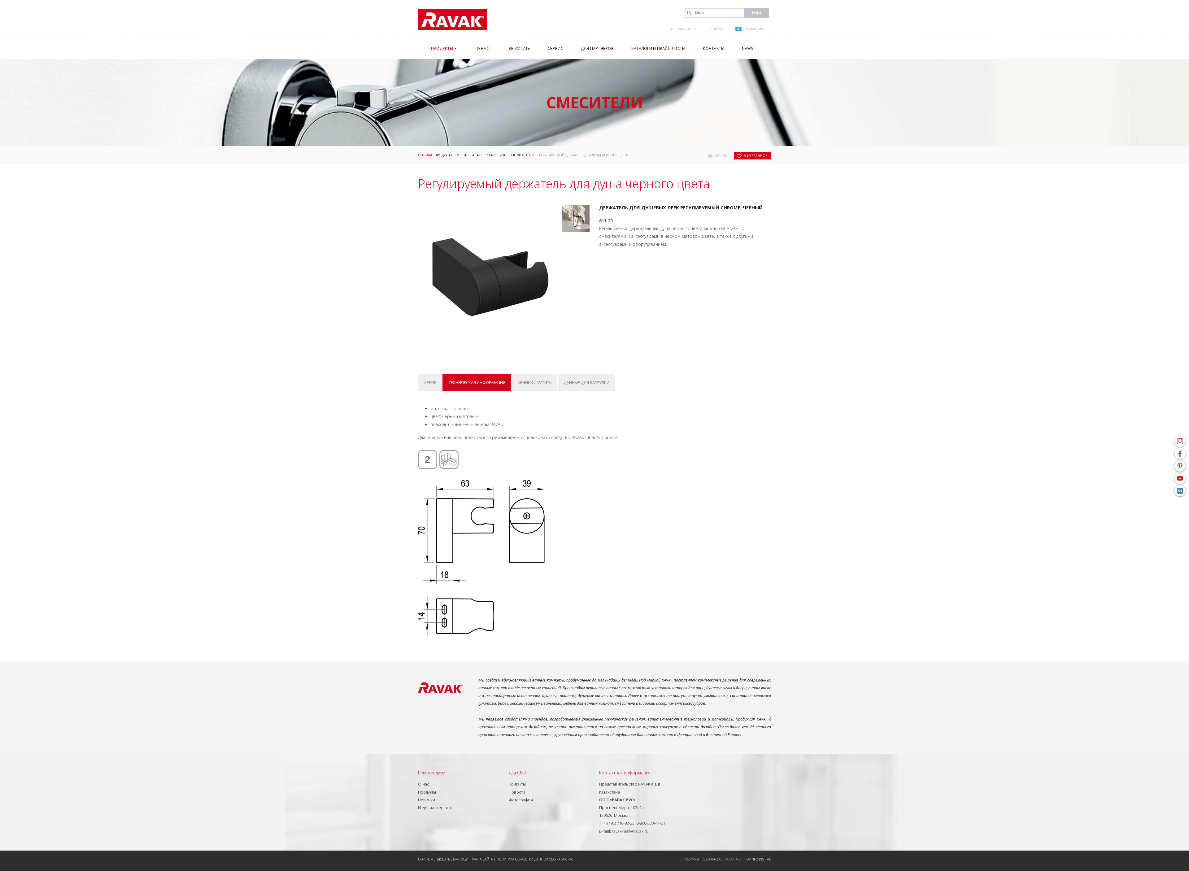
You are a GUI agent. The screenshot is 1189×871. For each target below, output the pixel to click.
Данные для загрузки (586, 382)
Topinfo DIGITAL (758, 859)
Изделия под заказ (435, 807)
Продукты (443, 155)
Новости (517, 792)
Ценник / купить (534, 382)
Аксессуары (487, 155)
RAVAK (452, 19)
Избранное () (683, 29)
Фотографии (521, 800)
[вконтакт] (1180, 490)
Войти (716, 29)
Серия (430, 382)
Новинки (426, 800)
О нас (423, 784)
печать (721, 156)
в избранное (756, 156)
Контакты (517, 784)
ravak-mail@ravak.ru (630, 831)
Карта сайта (482, 859)
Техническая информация (477, 382)
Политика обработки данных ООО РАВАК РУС (535, 859)
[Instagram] (1180, 441)
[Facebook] (1180, 453)
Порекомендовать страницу (443, 859)
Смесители (464, 155)
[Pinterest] (1180, 466)
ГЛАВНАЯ (425, 155)
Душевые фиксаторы (518, 155)
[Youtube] (1180, 478)
